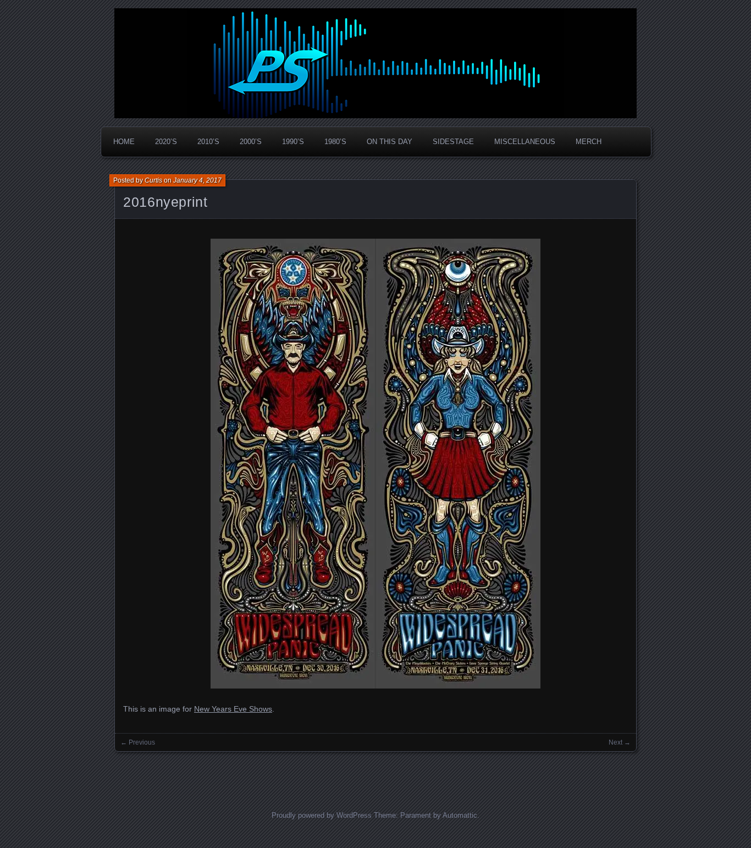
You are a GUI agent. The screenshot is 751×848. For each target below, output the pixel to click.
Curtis (153, 180)
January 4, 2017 (197, 180)
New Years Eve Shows (233, 708)
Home (124, 141)
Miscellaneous (524, 141)
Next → (620, 742)
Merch (588, 141)
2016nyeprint (165, 202)
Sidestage (453, 141)
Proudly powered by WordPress (322, 815)
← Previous (137, 742)
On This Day (389, 141)
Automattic (460, 815)
